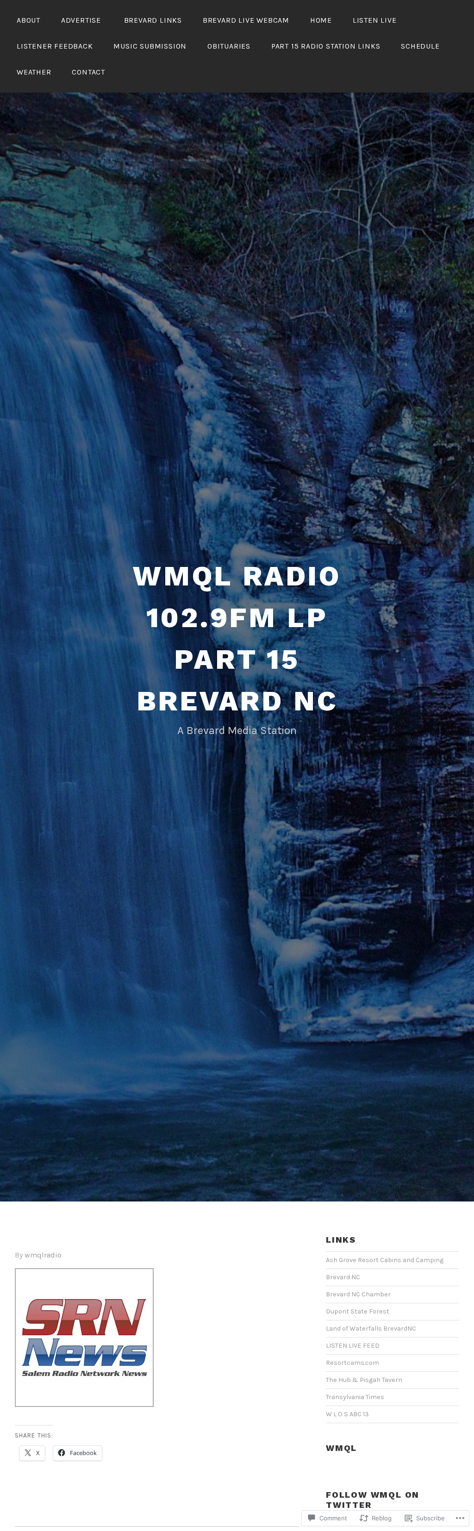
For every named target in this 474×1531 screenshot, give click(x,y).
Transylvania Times (355, 1397)
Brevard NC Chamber (358, 1294)
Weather (34, 72)
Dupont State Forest (357, 1311)
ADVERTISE (82, 20)
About (28, 20)
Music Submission (150, 46)
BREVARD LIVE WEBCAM (246, 20)
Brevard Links (153, 20)
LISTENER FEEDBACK (55, 46)
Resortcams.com (352, 1363)
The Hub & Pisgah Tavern (364, 1380)
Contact (88, 72)
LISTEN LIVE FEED (353, 1346)
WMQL (341, 1448)
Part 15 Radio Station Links (325, 46)
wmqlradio (43, 1255)
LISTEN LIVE (375, 20)
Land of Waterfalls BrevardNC (371, 1328)
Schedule (420, 46)
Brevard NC (343, 1277)
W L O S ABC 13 (347, 1414)
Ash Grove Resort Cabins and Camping (384, 1260)
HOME (321, 20)
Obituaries (228, 46)
